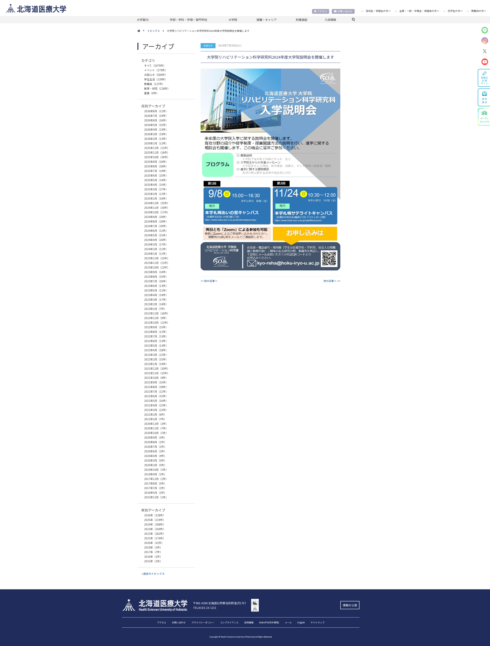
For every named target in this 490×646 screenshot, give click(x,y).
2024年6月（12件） (156, 231)
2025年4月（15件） (156, 185)
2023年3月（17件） (156, 299)
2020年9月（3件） (155, 437)
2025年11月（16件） (157, 152)
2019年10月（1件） (156, 470)
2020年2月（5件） (155, 465)
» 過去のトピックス (153, 574)
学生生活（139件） (155, 79)
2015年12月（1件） (156, 497)
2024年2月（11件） (156, 249)
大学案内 (142, 20)
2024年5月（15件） (156, 235)
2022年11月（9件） (156, 318)
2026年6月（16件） (156, 120)
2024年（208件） (155, 524)
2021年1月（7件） (155, 419)
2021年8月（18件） (156, 387)
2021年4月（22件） (156, 405)
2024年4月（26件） (156, 240)
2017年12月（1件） (156, 479)
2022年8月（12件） (156, 332)
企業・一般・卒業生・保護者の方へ (419, 11)
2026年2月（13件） (156, 139)
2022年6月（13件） (156, 341)
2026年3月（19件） (156, 134)
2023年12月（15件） (157, 258)
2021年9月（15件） (156, 382)
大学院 (233, 20)
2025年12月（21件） (157, 148)
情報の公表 (350, 605)
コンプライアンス (229, 622)
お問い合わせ (344, 11)
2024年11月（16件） (157, 208)
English (301, 622)
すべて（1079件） (155, 65)
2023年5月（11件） (156, 290)
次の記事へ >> (331, 281)
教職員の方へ (478, 11)
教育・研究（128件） (157, 88)
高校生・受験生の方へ (378, 11)
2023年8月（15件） (156, 276)
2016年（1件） (153, 556)
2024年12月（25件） (157, 203)
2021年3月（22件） (156, 410)
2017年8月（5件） (155, 483)
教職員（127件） (154, 84)
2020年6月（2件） (155, 451)
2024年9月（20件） (156, 217)
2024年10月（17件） (157, 212)
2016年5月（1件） (155, 493)
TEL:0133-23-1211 (204, 608)
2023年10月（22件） (157, 267)
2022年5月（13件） (156, 345)
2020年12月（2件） (156, 424)
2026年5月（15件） (156, 125)
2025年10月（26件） (157, 157)
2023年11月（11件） (157, 263)
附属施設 (301, 20)
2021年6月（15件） (156, 396)
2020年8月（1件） (155, 442)
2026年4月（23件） (156, 129)
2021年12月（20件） (157, 368)
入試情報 (330, 20)
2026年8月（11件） (156, 111)
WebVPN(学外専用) (269, 622)
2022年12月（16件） (157, 313)
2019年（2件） (153, 547)
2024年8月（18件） (156, 221)
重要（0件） (151, 93)
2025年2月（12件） (156, 194)
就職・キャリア (266, 20)
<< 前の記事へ (209, 281)
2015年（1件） (153, 561)
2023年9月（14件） (156, 272)
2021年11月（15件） (157, 373)
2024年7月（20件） (156, 226)
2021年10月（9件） (156, 378)
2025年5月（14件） (156, 180)
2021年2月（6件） (155, 414)
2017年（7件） (153, 552)
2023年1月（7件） (155, 309)
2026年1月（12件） (156, 143)
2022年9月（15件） (156, 327)
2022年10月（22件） (157, 322)
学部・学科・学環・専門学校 (188, 20)
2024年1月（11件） (156, 253)
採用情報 (248, 622)
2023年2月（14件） (156, 304)
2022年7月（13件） (156, 336)
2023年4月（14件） (156, 295)
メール (288, 622)
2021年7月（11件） (156, 391)
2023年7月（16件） (156, 281)
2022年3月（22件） (156, 355)
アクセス (322, 11)
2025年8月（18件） (156, 166)
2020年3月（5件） (155, 460)
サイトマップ (317, 622)
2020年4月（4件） (155, 456)
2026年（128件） (155, 515)
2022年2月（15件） (156, 359)
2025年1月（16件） (156, 198)
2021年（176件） (155, 538)
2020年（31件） (154, 543)
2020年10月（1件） (156, 433)
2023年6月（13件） (156, 286)
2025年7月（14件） (156, 171)
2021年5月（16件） (156, 401)
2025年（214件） (155, 520)
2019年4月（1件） (155, 474)
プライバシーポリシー (202, 622)
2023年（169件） (155, 529)
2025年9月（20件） (156, 162)
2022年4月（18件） (156, 350)
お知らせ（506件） (155, 75)
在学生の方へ (455, 11)
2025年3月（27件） (156, 189)
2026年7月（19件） (156, 116)
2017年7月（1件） (155, 488)
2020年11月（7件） (156, 428)
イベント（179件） (155, 70)
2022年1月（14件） (156, 364)
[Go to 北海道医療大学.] (142, 31)
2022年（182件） (155, 533)
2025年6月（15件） (156, 175)
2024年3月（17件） (156, 244)
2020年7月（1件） (155, 447)
